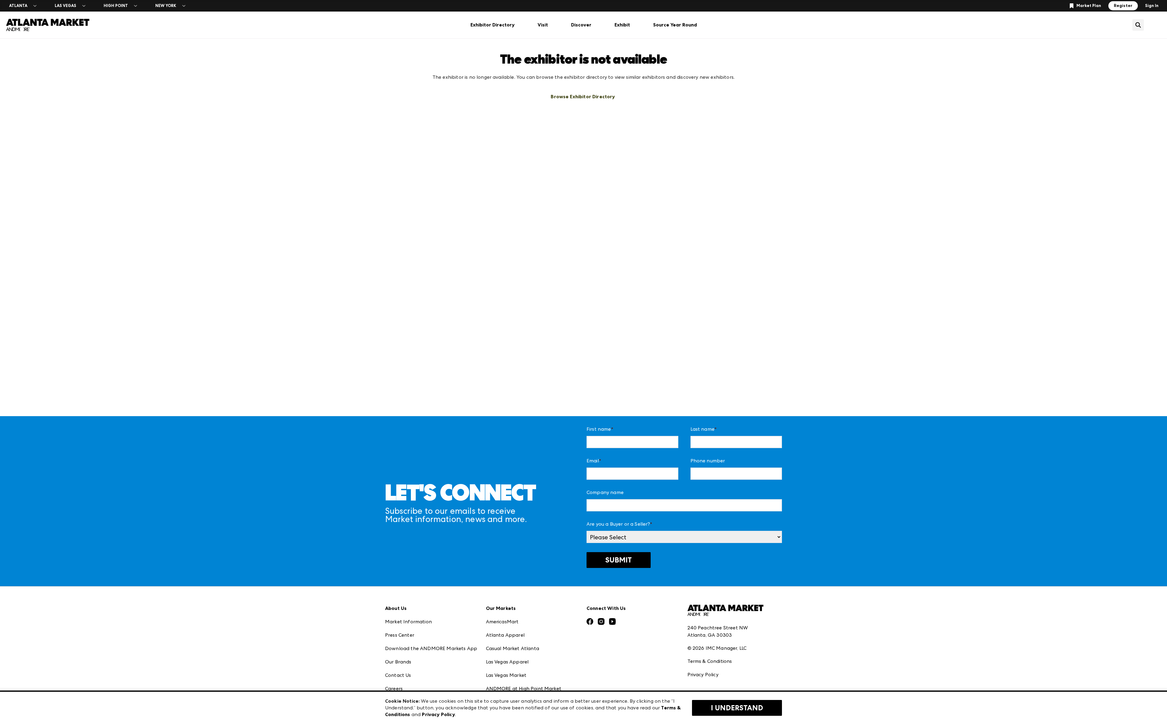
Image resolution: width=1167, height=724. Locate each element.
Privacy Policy (702, 674)
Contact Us (398, 675)
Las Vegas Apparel (507, 662)
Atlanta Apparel (505, 635)
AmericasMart (502, 622)
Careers (394, 688)
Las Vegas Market (506, 675)
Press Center (399, 635)
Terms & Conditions (709, 661)
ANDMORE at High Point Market (523, 688)
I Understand (737, 707)
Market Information (408, 622)
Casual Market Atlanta (512, 648)
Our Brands (398, 662)
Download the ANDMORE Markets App (431, 648)
